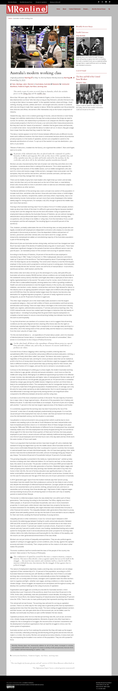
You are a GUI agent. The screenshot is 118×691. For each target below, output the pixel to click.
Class (13, 84)
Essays (99, 9)
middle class (41, 94)
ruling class (27, 94)
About (64, 9)
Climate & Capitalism (41, 2)
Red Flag (67, 78)
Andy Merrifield (80, 36)
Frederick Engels (23, 86)
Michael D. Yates (81, 82)
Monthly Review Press (26, 2)
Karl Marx (33, 86)
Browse (85, 9)
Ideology (19, 84)
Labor (25, 84)
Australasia (39, 84)
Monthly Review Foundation (104, 683)
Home (58, 9)
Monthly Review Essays (84, 26)
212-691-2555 (101, 688)
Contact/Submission (75, 9)
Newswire (55, 84)
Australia (47, 84)
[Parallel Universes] (90, 46)
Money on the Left (55, 2)
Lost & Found (81, 71)
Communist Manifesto (19, 656)
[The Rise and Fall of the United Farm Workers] (89, 94)
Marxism (31, 84)
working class (42, 86)
